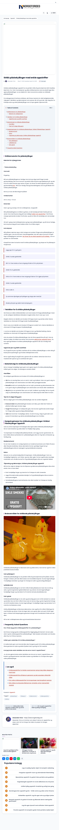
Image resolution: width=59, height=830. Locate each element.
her (14, 185)
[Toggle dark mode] (47, 12)
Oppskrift (12, 692)
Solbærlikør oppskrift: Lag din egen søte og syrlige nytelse (36, 795)
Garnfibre (11, 124)
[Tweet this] (7, 758)
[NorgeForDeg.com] (29, 7)
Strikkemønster (33, 696)
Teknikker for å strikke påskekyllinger (17, 117)
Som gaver (12, 145)
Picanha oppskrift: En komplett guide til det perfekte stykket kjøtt (33, 810)
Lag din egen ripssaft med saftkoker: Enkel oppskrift (38, 805)
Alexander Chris (17, 718)
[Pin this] (11, 758)
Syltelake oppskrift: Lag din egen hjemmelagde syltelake (48, 751)
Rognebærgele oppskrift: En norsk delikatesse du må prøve (35, 781)
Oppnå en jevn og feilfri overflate (18, 119)
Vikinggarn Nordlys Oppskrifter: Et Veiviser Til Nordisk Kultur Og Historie (29, 751)
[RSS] (56, 2)
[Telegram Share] (14, 758)
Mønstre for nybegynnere (16, 113)
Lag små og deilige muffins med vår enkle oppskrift (10, 750)
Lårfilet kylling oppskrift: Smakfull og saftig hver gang (37, 786)
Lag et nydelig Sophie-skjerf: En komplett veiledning (38, 768)
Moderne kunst (13, 131)
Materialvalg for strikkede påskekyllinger (18, 122)
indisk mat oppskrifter (39, 214)
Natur (10, 133)
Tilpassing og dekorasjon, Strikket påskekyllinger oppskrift (25, 135)
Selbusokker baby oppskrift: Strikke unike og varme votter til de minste (14, 707)
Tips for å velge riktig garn (16, 126)
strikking (7, 699)
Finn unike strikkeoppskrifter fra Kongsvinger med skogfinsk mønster (30, 680)
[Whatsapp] (18, 758)
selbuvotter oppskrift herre (42, 339)
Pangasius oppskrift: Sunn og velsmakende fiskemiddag (36, 772)
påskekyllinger (13, 696)
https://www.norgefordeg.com (33, 718)
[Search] (43, 12)
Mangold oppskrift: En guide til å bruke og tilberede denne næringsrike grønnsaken (30, 800)
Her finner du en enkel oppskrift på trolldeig (36, 236)
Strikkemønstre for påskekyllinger (16, 112)
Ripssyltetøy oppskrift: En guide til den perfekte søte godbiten (35, 777)
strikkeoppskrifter (44, 696)
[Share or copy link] (22, 758)
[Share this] (3, 758)
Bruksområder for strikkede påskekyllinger (18, 138)
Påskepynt (23, 696)
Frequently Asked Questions (14, 148)
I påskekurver (12, 142)
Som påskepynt (13, 140)
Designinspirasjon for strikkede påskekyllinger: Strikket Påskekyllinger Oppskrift (28, 129)
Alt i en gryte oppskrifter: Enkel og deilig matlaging (42, 706)
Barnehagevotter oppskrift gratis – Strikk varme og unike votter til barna (31, 791)
